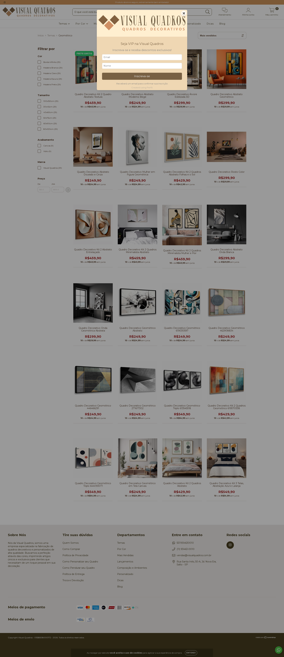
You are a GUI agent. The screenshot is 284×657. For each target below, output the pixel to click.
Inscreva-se (142, 76)
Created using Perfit (142, 87)
